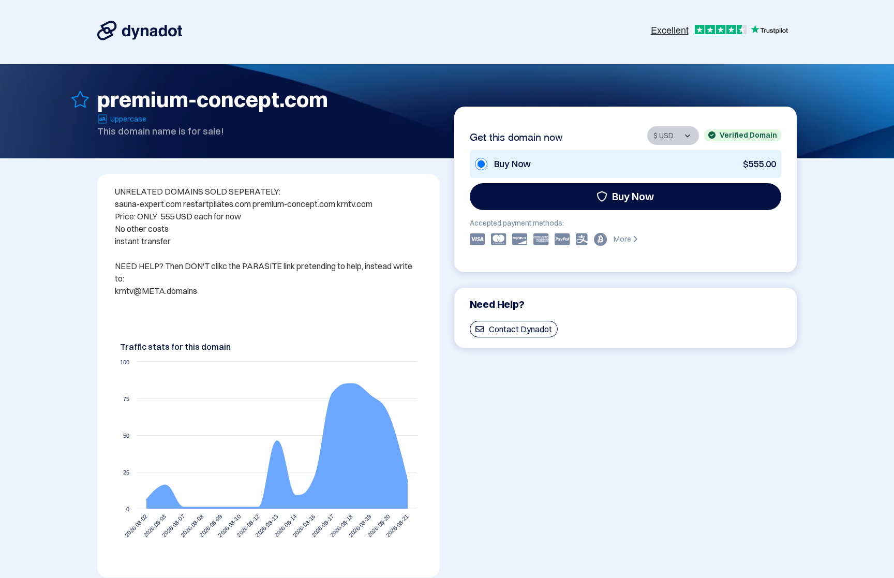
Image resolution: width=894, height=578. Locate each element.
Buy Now (633, 196)
